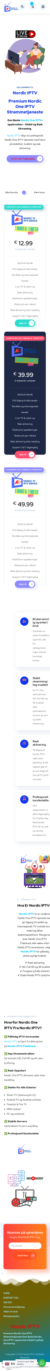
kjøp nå (23, 323)
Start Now (23, 1255)
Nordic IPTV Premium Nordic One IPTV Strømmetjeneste (25, 102)
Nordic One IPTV (31, 120)
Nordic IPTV (13, 135)
